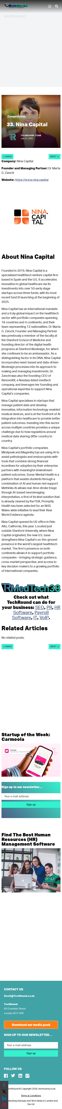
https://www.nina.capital (31, 180)
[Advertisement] (31, 52)
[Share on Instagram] (4, 1104)
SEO (39, 607)
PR (49, 607)
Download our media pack (31, 1025)
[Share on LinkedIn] (4, 1098)
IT (35, 618)
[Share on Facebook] (4, 1085)
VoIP (44, 618)
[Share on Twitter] (4, 1091)
